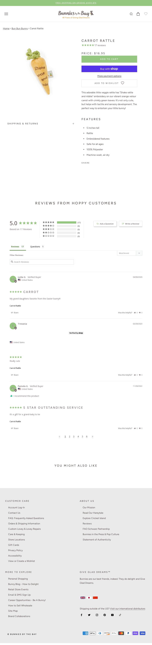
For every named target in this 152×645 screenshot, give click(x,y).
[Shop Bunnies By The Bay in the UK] (82, 598)
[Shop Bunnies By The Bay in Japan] (89, 598)
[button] (135, 312)
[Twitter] (89, 615)
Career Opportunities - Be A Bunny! (27, 600)
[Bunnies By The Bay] (76, 14)
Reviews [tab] (15, 246)
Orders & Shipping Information (24, 523)
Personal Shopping (18, 578)
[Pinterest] (104, 615)
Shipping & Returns (22, 123)
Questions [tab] (35, 246)
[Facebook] (81, 615)
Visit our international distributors (127, 608)
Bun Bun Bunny (20, 28)
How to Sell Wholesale (20, 605)
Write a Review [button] (132, 223)
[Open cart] (138, 14)
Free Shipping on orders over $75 (76, 3)
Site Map (13, 610)
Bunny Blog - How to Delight (23, 584)
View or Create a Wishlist (21, 561)
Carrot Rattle (15, 305)
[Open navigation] (6, 14)
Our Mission (89, 507)
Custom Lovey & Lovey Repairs (24, 528)
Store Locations (16, 539)
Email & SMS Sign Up (19, 594)
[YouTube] (112, 615)
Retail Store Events (18, 589)
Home (6, 28)
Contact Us (14, 512)
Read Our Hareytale (93, 512)
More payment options (109, 76)
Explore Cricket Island (94, 518)
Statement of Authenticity (97, 539)
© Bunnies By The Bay (22, 634)
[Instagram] (97, 615)
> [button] (92, 436)
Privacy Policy (15, 550)
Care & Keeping (16, 534)
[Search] (131, 13)
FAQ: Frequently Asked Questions (26, 518)
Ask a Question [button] (107, 223)
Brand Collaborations (19, 616)
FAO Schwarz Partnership (96, 528)
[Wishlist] (145, 14)
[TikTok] (120, 615)
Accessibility (15, 555)
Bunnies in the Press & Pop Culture (101, 534)
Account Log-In (16, 507)
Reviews (87, 523)
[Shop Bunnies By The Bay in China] (95, 598)
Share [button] (15, 312)
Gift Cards (13, 545)
